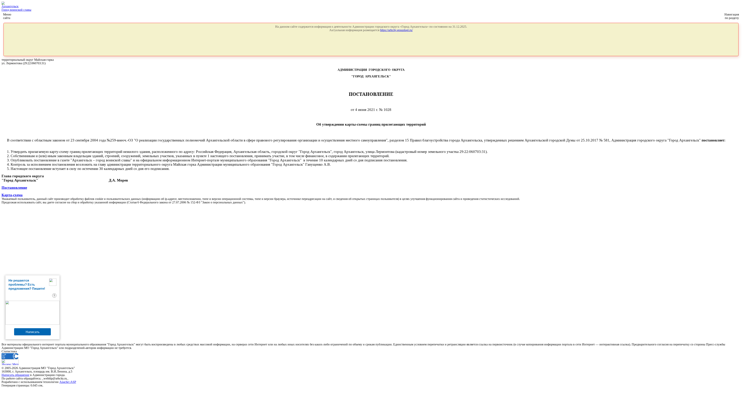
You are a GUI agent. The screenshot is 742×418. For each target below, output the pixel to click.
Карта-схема (12, 195)
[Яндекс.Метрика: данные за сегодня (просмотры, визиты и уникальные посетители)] (10, 362)
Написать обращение (15, 375)
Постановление (14, 188)
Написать (32, 332)
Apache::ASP (67, 382)
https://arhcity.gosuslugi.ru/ (396, 30)
